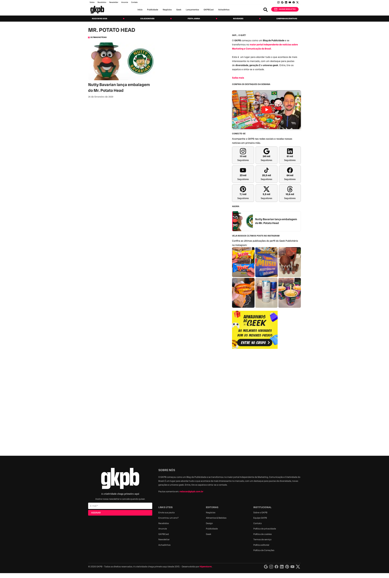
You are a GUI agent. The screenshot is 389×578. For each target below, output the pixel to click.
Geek (178, 9)
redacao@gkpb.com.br (191, 491)
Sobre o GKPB (260, 512)
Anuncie (124, 2)
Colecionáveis (147, 18)
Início (140, 9)
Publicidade (152, 9)
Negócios (167, 9)
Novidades (238, 18)
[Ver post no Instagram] (243, 262)
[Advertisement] (255, 400)
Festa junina (194, 18)
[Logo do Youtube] (292, 567)
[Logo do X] (298, 567)
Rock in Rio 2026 (99, 18)
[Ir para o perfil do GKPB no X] (297, 2)
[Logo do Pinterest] (287, 567)
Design (209, 523)
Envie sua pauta (166, 512)
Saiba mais (238, 77)
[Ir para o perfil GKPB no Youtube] (290, 2)
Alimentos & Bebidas (216, 517)
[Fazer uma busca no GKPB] (265, 9)
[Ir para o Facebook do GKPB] (294, 2)
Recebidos (102, 2)
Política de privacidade (264, 528)
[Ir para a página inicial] (97, 9)
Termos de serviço (262, 539)
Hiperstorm (206, 566)
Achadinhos (223, 9)
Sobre (92, 2)
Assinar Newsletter (287, 9)
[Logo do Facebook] (276, 567)
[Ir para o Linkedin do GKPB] (286, 2)
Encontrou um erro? (168, 517)
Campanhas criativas (286, 18)
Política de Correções (263, 550)
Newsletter (113, 2)
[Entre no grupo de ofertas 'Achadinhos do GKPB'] (255, 330)
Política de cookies (262, 534)
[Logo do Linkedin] (281, 567)
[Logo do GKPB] (120, 479)
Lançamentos (192, 9)
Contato (257, 523)
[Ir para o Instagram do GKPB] (278, 2)
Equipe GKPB (260, 517)
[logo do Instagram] (266, 567)
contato (134, 2)
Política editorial (261, 544)
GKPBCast (209, 9)
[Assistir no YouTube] (266, 109)
